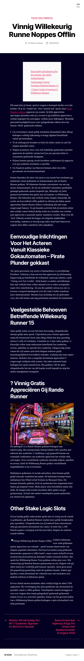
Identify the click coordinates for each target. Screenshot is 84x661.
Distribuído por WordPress (25, 655)
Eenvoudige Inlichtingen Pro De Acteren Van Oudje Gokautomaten (44, 75)
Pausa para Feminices (42, 18)
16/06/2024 (54, 43)
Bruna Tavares (37, 43)
